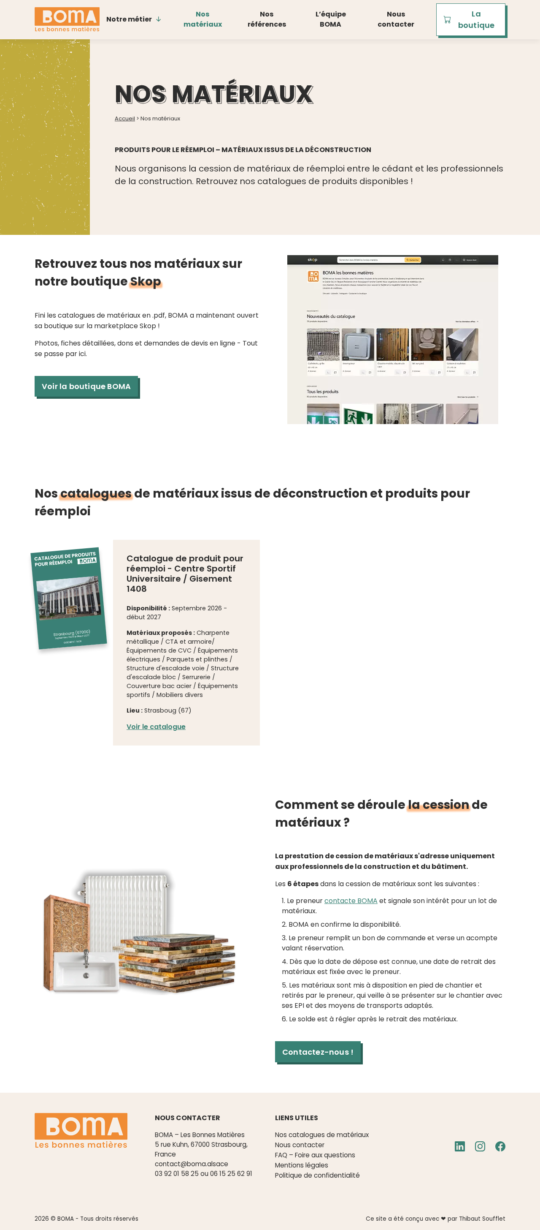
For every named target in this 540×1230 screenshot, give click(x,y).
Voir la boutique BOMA (86, 386)
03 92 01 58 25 (177, 1173)
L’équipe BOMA (331, 19)
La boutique (476, 19)
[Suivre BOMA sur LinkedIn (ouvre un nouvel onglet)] (460, 1146)
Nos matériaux (203, 19)
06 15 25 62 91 (231, 1173)
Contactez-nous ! (318, 1052)
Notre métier (129, 19)
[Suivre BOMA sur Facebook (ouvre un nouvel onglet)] (500, 1146)
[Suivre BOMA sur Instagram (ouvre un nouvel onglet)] (480, 1146)
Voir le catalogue (156, 727)
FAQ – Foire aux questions (315, 1155)
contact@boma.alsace (191, 1163)
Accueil (125, 118)
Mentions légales (301, 1165)
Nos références (267, 19)
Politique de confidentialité (317, 1175)
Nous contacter (396, 19)
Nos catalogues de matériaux (322, 1134)
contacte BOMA (351, 901)
